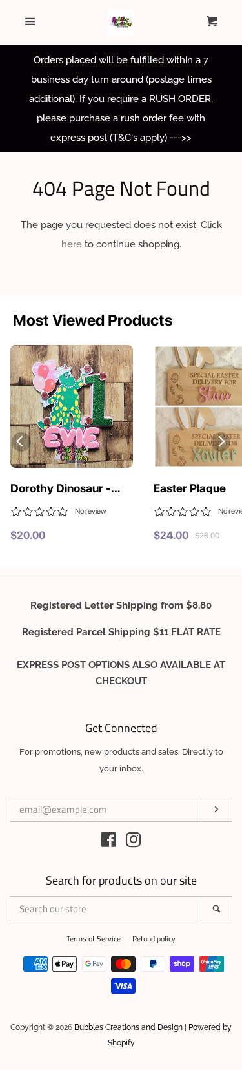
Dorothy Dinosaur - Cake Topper (60, 489)
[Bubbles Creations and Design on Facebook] (109, 842)
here (71, 244)
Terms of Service (93, 938)
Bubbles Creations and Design (128, 1027)
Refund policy (154, 938)
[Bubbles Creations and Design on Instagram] (133, 842)
